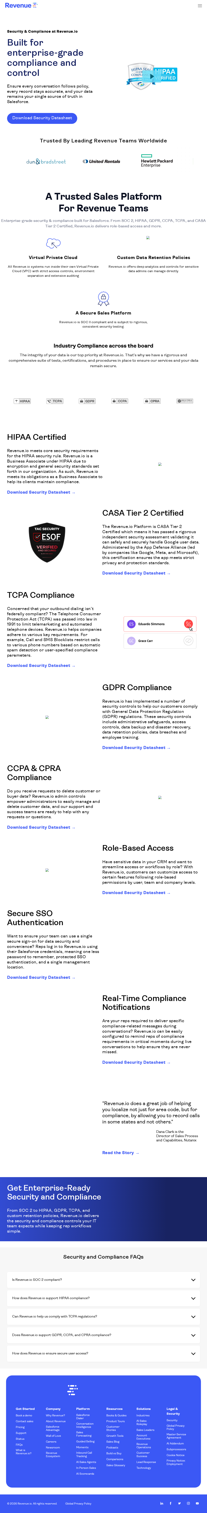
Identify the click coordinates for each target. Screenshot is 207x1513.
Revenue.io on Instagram (188, 1503)
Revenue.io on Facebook (170, 1503)
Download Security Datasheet (38, 493)
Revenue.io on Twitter (179, 1503)
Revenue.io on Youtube (197, 1503)
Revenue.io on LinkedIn (161, 1503)
